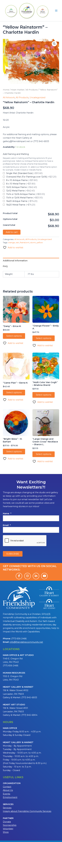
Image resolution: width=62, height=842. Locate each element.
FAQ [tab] (5, 266)
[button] (54, 43)
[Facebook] (19, 576)
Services (7, 807)
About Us (8, 790)
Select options (14, 336)
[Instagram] (27, 576)
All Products (31, 90)
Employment (10, 797)
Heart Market (17, 90)
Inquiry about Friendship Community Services (27, 811)
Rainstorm (24, 242)
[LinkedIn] (36, 576)
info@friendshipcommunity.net (26, 642)
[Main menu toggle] (56, 10)
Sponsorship (9, 825)
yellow (40, 242)
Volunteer (8, 828)
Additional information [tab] (15, 260)
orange (11, 242)
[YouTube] (44, 576)
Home (6, 90)
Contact (7, 786)
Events (6, 794)
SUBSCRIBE (12, 554)
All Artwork (9, 97)
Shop (6, 832)
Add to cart (12, 232)
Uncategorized (37, 97)
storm (33, 242)
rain (17, 242)
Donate (7, 821)
